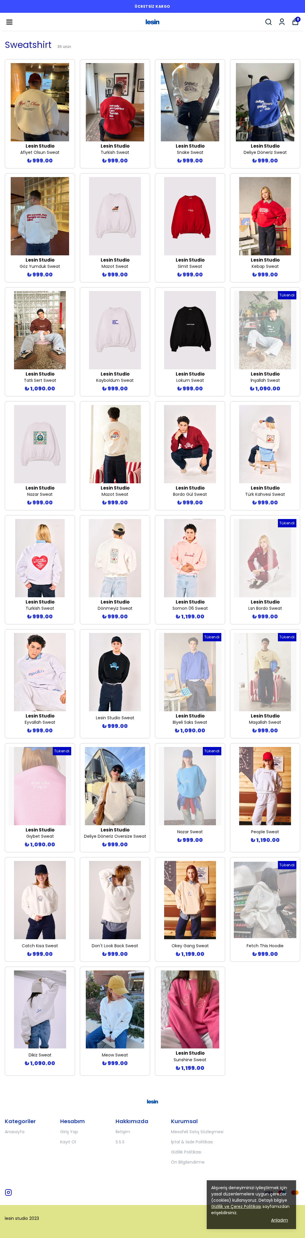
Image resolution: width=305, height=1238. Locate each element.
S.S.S (120, 1142)
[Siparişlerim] (282, 22)
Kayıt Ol (68, 1142)
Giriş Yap (69, 1132)
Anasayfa (14, 1132)
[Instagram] (8, 1192)
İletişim (123, 1132)
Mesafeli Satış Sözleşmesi (197, 1132)
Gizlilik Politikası (186, 1152)
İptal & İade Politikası (192, 1142)
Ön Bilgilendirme (188, 1162)
